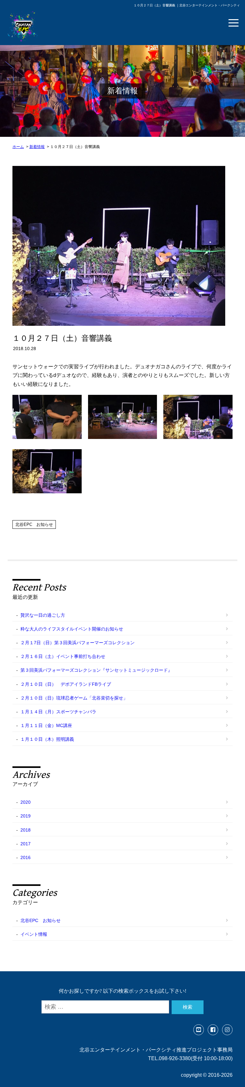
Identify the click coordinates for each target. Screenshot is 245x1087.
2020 (25, 802)
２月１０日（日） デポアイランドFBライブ (65, 684)
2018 (25, 830)
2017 (25, 843)
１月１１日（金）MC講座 (46, 725)
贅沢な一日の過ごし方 (42, 615)
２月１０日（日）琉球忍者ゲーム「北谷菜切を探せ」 (74, 697)
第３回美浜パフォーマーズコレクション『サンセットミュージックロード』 (96, 670)
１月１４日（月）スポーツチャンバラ (58, 711)
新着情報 (37, 147)
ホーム (18, 147)
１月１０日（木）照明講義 (47, 739)
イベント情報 (33, 934)
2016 (25, 857)
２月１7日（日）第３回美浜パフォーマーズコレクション (77, 642)
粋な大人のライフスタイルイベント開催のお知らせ (71, 628)
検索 (187, 1007)
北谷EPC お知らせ (34, 524)
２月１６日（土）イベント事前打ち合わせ (62, 656)
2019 (25, 815)
